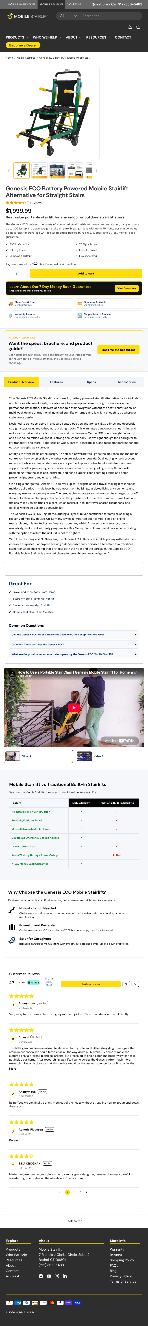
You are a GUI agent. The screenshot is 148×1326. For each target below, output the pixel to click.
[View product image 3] (57, 170)
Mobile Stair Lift (25, 1312)
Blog (113, 1270)
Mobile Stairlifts (26, 57)
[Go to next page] (87, 1192)
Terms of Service (123, 1281)
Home (9, 57)
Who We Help (16, 1255)
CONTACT (123, 37)
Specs (91, 382)
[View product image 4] (76, 170)
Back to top (74, 1221)
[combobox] (99, 16)
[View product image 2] (39, 170)
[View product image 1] (21, 170)
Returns (116, 1255)
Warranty (117, 1249)
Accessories (127, 382)
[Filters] (126, 984)
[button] (138, 27)
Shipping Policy (122, 1260)
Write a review (90, 984)
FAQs (114, 1265)
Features (56, 382)
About (11, 1265)
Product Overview (21, 382)
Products (13, 1249)
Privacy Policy (121, 1276)
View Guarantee (126, 288)
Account (12, 1276)
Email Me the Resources (118, 350)
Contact (12, 1270)
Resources (14, 1260)
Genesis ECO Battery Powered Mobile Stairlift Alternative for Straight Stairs (65, 57)
